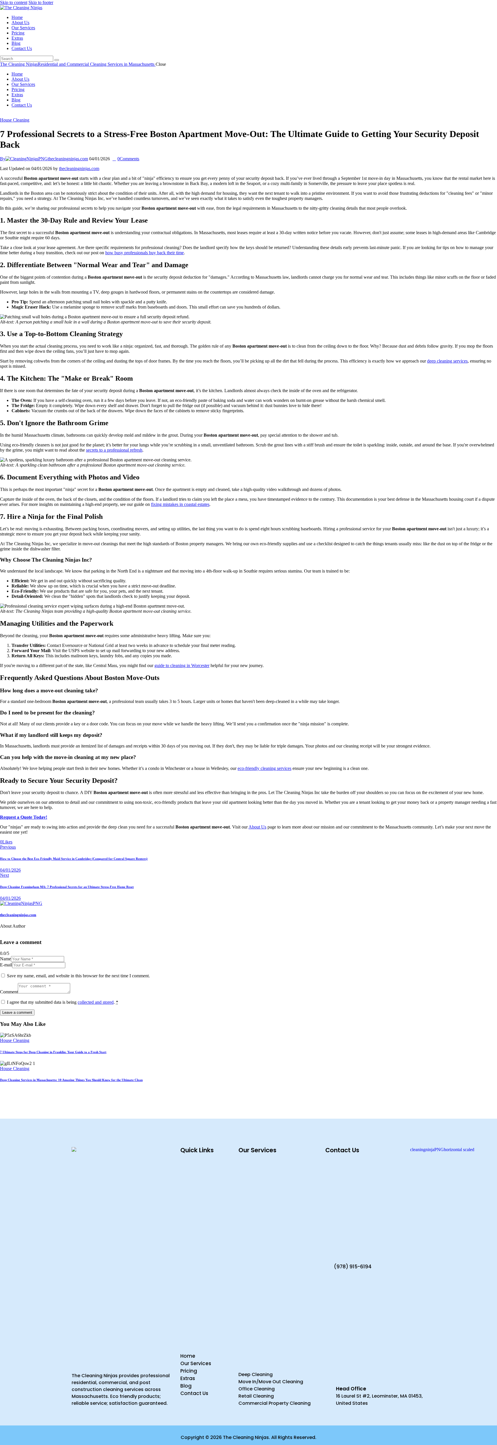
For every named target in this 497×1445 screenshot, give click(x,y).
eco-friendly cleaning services (264, 768)
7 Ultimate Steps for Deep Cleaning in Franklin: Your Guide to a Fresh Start (53, 1052)
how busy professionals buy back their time (144, 252)
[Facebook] (15, 841)
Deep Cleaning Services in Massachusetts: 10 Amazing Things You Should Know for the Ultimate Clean (71, 1080)
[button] (6, 841)
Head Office (351, 1388)
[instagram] (16, 114)
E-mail (6, 964)
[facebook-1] (3, 114)
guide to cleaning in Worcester (181, 665)
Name (5, 958)
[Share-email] (22, 841)
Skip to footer (40, 2)
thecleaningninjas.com (79, 168)
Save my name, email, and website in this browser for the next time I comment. (78, 975)
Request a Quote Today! (23, 817)
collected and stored (96, 1002)
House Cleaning (14, 119)
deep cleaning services (447, 361)
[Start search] (56, 60)
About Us (257, 826)
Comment (9, 991)
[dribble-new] (9, 114)
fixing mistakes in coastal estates (180, 504)
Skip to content (13, 2)
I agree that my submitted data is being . (62, 1002)
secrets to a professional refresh (114, 450)
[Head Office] (328, 1383)
